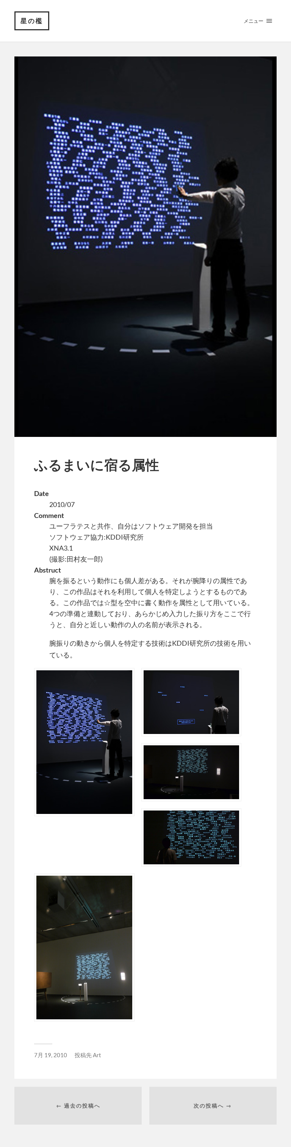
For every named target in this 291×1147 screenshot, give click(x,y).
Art (97, 1055)
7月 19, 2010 (50, 1055)
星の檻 (31, 21)
